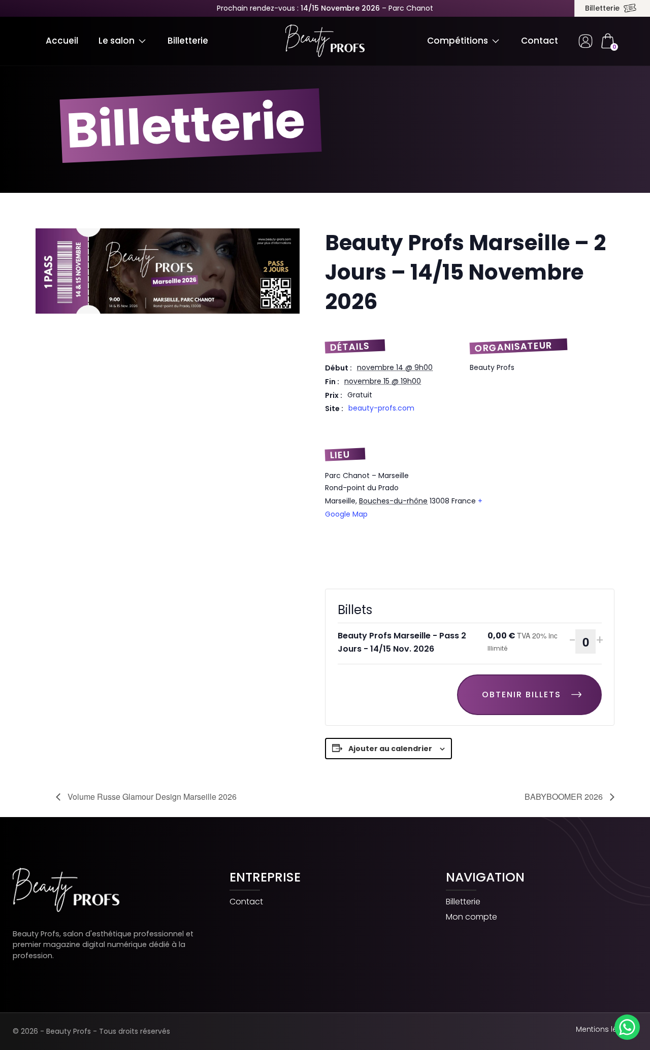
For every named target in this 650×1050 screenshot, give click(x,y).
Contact (539, 41)
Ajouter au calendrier (390, 748)
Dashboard (585, 41)
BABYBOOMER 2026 (565, 796)
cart (607, 41)
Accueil (62, 41)
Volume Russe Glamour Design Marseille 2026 (151, 796)
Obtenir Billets (521, 694)
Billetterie (602, 8)
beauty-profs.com (381, 408)
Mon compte (471, 917)
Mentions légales (606, 1029)
